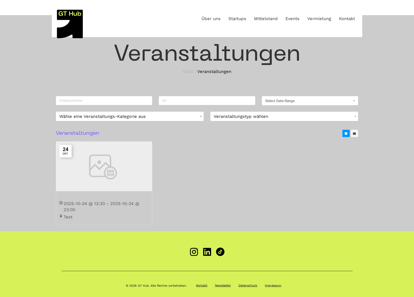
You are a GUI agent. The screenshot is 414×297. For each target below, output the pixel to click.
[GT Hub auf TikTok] (220, 251)
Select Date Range (280, 101)
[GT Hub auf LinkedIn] (207, 251)
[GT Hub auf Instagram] (194, 251)
